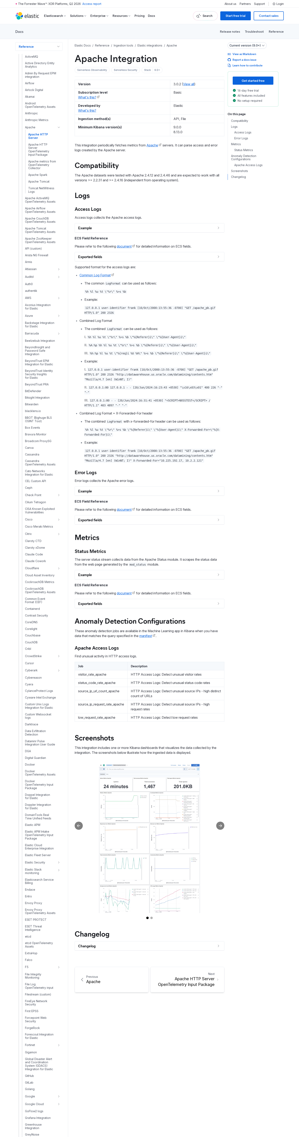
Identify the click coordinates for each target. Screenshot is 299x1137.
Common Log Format (95, 275)
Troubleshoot (254, 31)
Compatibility (97, 165)
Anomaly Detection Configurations (130, 620)
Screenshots (94, 737)
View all (188, 84)
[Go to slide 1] (147, 918)
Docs (151, 16)
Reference (276, 31)
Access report (91, 3)
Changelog (92, 933)
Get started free (253, 80)
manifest (145, 636)
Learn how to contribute (247, 65)
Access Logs (88, 209)
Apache (152, 145)
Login (280, 3)
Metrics (87, 537)
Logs (82, 195)
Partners (245, 3)
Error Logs (86, 472)
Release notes (230, 31)
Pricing (139, 16)
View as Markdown (244, 54)
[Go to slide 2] (151, 918)
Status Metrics (90, 551)
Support (259, 3)
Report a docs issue (244, 60)
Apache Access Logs (97, 647)
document (124, 246)
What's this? (87, 97)
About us (230, 3)
